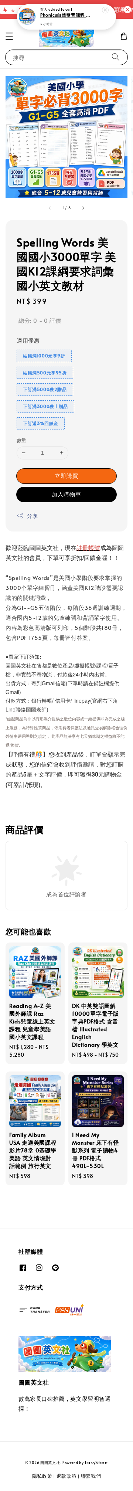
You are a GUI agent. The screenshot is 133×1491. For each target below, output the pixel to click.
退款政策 (67, 1476)
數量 (22, 440)
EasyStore (96, 1462)
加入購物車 (66, 494)
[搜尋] (115, 57)
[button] (9, 36)
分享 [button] (32, 515)
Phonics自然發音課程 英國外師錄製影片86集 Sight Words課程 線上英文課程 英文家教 (66, 15)
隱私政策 (42, 1476)
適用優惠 (28, 340)
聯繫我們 (91, 1476)
